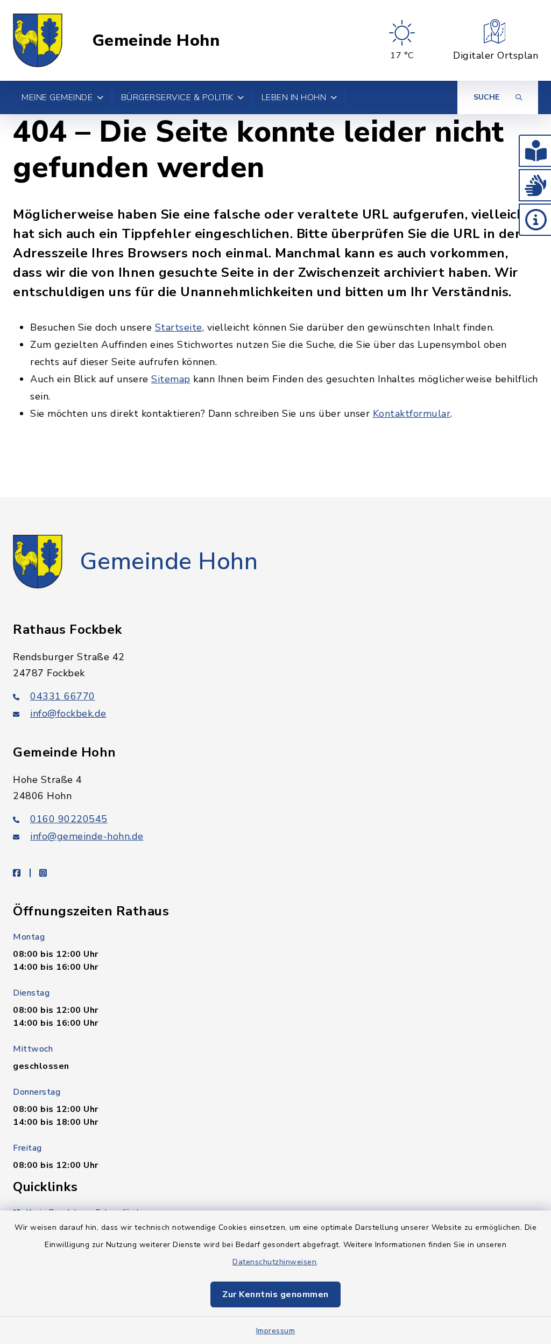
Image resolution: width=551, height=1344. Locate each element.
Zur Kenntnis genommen (275, 1294)
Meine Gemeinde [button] (57, 97)
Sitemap (170, 379)
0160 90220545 (69, 819)
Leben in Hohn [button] (294, 97)
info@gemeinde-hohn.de (87, 836)
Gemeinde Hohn (156, 41)
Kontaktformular (412, 413)
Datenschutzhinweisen (274, 1262)
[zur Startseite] (37, 40)
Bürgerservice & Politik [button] (177, 97)
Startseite (178, 327)
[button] (535, 151)
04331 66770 (62, 696)
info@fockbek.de (68, 713)
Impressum (275, 1331)
